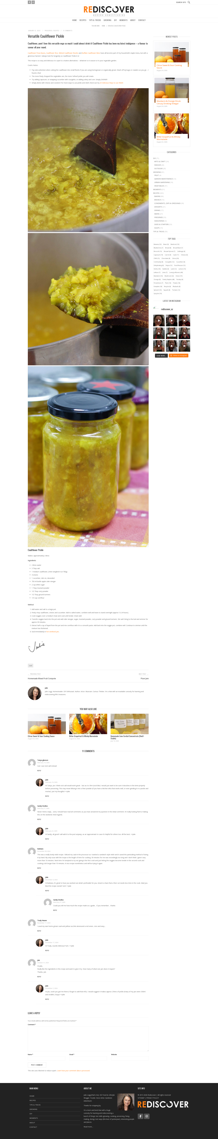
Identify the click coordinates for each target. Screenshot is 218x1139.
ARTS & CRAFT (159, 161)
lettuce (157, 272)
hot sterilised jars (52, 632)
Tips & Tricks (95, 20)
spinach (157, 290)
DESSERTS (158, 207)
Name (30, 1054)
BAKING (157, 196)
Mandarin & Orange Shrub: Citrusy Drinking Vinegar (169, 102)
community (158, 262)
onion (179, 276)
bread (168, 248)
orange (157, 279)
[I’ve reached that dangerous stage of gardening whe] (171, 320)
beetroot (175, 244)
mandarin (158, 276)
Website (114, 1054)
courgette (169, 262)
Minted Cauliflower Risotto (68, 53)
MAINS (156, 214)
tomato (176, 290)
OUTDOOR (158, 168)
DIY (115, 20)
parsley (179, 279)
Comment (32, 1025)
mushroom (169, 276)
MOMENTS (157, 189)
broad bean (178, 248)
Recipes (83, 20)
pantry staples (168, 279)
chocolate (166, 258)
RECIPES (56, 31)
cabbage (181, 251)
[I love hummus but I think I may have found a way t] (184, 333)
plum (168, 283)
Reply (39, 771)
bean (166, 244)
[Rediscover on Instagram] (33, 2)
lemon (182, 269)
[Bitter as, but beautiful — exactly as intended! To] (171, 333)
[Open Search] (183, 2)
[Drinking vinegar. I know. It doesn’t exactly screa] (184, 320)
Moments (124, 20)
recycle (167, 286)
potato (176, 283)
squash (167, 290)
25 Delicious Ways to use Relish (111, 83)
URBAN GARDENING (162, 182)
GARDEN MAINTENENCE (163, 179)
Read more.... (88, 1127)
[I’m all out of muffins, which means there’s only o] (171, 346)
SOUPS (157, 228)
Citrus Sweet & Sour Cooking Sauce (169, 66)
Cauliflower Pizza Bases (36, 53)
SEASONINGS (159, 221)
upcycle (158, 293)
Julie (46, 688)
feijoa (169, 265)
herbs (157, 269)
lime (164, 272)
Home (74, 20)
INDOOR (157, 165)
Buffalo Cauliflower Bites (91, 53)
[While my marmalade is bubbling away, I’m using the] (159, 333)
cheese (184, 255)
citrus (175, 258)
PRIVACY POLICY (152, 1098)
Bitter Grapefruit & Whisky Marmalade (168, 138)
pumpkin (158, 286)
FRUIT (156, 175)
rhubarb (176, 286)
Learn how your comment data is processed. (73, 1071)
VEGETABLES (159, 186)
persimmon (158, 283)
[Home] (109, 16)
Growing (107, 20)
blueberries (158, 248)
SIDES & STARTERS (161, 224)
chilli (157, 258)
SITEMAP (141, 1098)
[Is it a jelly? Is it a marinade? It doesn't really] (159, 320)
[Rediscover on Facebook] (29, 2)
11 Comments (67, 31)
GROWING (157, 172)
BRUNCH (157, 200)
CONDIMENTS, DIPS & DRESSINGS (167, 203)
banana (157, 244)
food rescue (179, 265)
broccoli (158, 251)
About (133, 20)
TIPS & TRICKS (158, 231)
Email (71, 1054)
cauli (30, 666)
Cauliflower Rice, (52, 53)
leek (174, 269)
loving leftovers (176, 272)
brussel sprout (169, 251)
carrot (168, 255)
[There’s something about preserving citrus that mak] (159, 346)
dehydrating (159, 265)
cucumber (180, 262)
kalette (165, 269)
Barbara (40, 849)
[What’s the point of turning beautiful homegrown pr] (184, 346)
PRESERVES (49, 31)
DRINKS (157, 210)
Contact (142, 20)
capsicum (158, 255)
